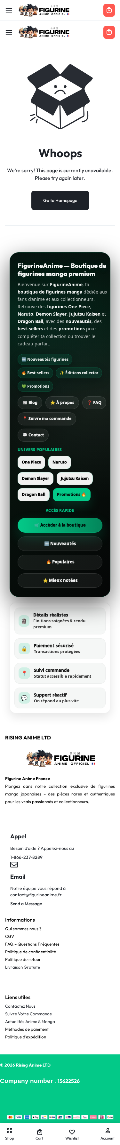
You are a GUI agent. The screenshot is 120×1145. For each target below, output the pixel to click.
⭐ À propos (62, 402)
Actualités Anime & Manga (30, 1021)
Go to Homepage (60, 200)
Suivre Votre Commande (28, 1013)
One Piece (31, 462)
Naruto (59, 462)
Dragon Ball (33, 494)
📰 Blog (29, 402)
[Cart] (109, 32)
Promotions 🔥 (71, 494)
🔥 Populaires (60, 562)
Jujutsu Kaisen (75, 478)
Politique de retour (23, 959)
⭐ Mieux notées (60, 580)
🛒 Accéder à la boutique (60, 525)
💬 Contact (33, 435)
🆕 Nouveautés (60, 543)
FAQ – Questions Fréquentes (32, 944)
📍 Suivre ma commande (46, 418)
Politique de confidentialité (30, 951)
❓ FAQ (94, 402)
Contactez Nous (20, 1006)
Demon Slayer (35, 478)
